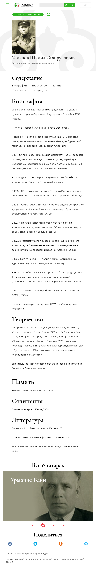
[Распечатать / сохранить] (48, 14)
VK (10, 544)
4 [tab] (63, 525)
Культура (20, 14)
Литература (39, 90)
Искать (71, 5)
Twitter (35, 544)
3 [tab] (53, 525)
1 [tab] (32, 525)
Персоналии (34, 14)
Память (56, 85)
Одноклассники (61, 544)
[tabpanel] (48, 496)
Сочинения (19, 90)
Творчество (39, 85)
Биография (19, 85)
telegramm (86, 544)
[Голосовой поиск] (66, 5)
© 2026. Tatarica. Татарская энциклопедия (27, 554)
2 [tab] (43, 525)
